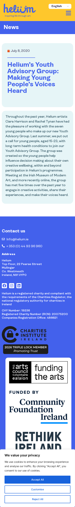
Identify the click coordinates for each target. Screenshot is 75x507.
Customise (37, 489)
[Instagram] (11, 285)
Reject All (37, 499)
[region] (37, 478)
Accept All (37, 479)
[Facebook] (4, 285)
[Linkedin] (18, 285)
